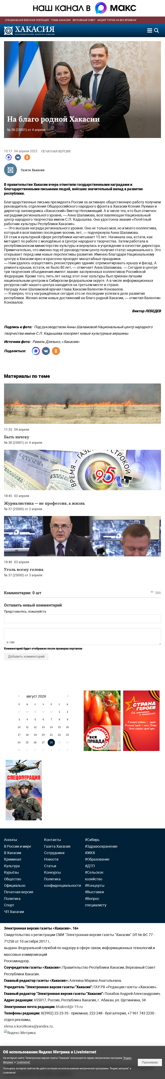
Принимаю (150, 1062)
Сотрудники (54, 853)
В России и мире (17, 846)
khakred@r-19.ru (69, 1007)
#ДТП (90, 866)
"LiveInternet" (23, 1062)
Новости (51, 859)
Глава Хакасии (61, 20)
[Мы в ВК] (18, 157)
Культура (12, 866)
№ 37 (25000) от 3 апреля (23, 509)
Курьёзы (11, 872)
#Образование (97, 859)
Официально (14, 885)
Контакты (52, 840)
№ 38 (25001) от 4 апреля (26, 130)
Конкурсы (52, 872)
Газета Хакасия (32, 170)
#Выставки (94, 892)
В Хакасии (12, 853)
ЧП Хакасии (14, 912)
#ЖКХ (90, 853)
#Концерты (94, 885)
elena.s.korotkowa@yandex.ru (28, 1026)
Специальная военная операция (27, 20)
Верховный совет (84, 20)
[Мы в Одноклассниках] (27, 157)
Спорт (9, 905)
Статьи (50, 866)
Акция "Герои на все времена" (117, 20)
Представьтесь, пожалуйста (25, 611)
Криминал (12, 859)
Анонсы (10, 840)
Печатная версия (55, 151)
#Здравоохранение (101, 846)
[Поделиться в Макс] (9, 157)
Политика (12, 898)
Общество (12, 879)
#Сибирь (92, 840)
